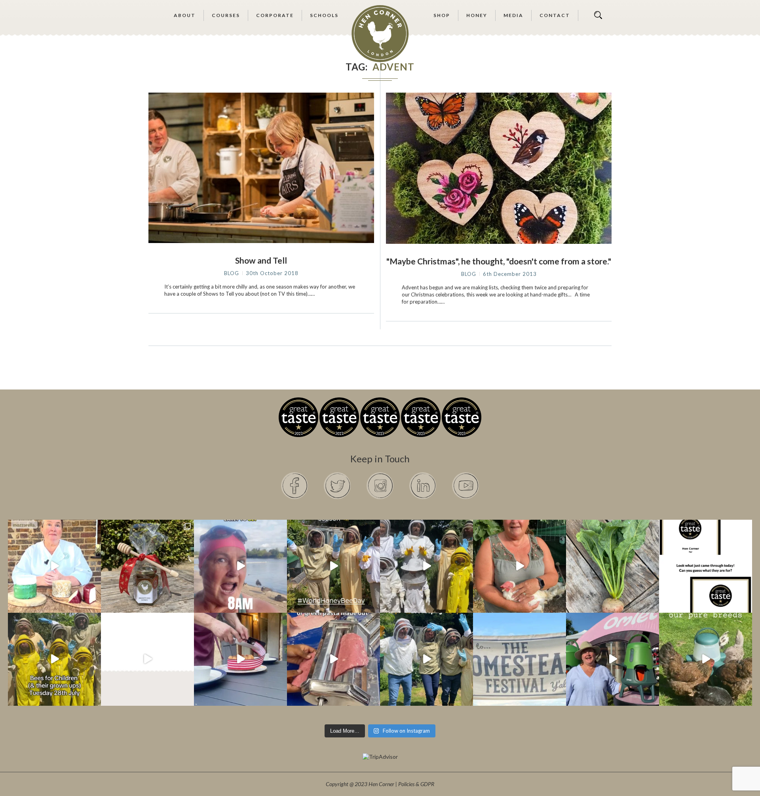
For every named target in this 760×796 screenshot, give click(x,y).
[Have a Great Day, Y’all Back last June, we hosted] (519, 659)
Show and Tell (261, 260)
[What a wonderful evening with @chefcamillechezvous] (240, 659)
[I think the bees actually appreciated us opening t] (426, 659)
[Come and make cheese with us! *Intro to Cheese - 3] (54, 566)
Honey (476, 15)
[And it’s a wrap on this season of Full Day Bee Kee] (333, 566)
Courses (226, 15)
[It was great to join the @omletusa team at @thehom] (612, 659)
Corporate (275, 15)
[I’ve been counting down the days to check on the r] (705, 566)
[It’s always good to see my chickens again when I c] (519, 566)
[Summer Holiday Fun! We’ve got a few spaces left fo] (54, 659)
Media (513, 15)
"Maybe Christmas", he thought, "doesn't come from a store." (498, 261)
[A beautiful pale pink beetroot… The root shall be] (612, 566)
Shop (441, 15)
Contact (555, 15)
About (185, 15)
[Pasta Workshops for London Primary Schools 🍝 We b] (333, 659)
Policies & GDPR (416, 784)
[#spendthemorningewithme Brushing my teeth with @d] (240, 566)
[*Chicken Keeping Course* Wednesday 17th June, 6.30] (705, 659)
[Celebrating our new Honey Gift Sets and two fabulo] (147, 566)
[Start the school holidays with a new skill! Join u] (147, 659)
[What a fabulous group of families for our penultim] (426, 566)
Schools (324, 15)
